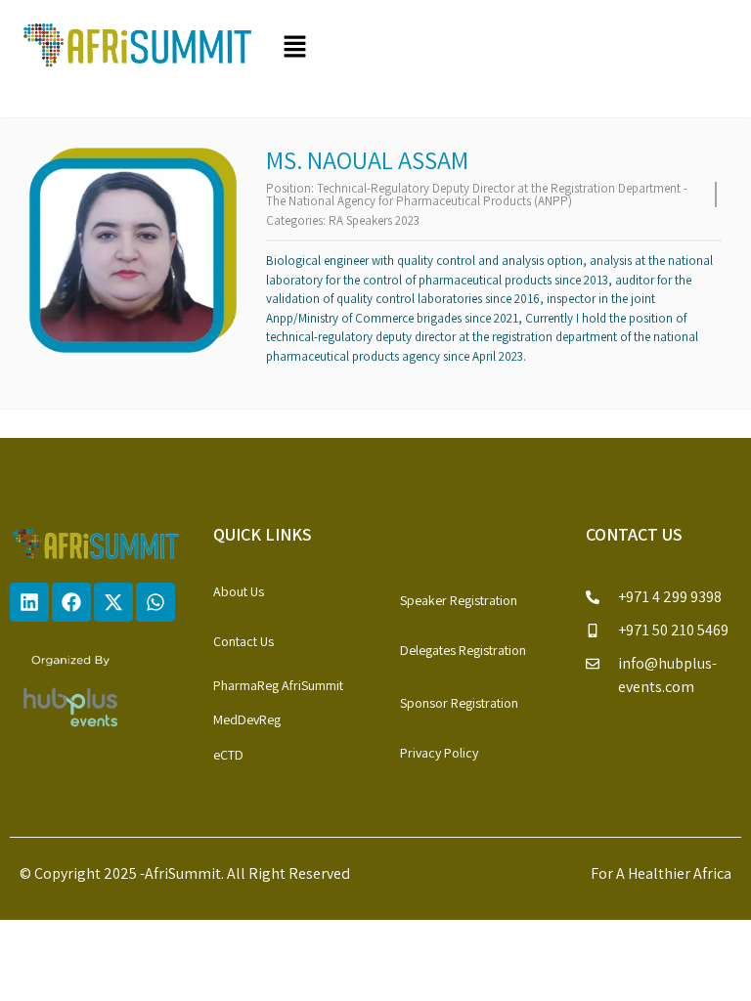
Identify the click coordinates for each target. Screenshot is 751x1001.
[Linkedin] (29, 602)
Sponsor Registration (459, 703)
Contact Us (243, 641)
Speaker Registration (458, 600)
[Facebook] (71, 602)
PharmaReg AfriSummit (278, 685)
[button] (503, 48)
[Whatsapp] (155, 602)
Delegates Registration (463, 650)
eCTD (228, 754)
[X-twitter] (113, 602)
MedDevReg (247, 719)
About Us (238, 591)
